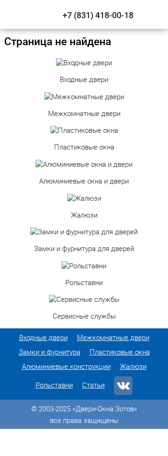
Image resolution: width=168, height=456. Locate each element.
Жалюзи (133, 366)
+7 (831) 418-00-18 (98, 15)
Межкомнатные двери (113, 337)
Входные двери (43, 337)
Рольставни (54, 385)
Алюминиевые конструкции (66, 366)
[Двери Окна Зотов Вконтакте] (123, 385)
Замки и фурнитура (49, 352)
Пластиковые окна (120, 352)
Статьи (93, 385)
